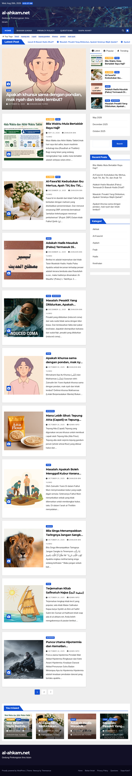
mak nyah (71, 37)
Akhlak (49, 526)
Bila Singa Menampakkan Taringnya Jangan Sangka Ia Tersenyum (64, 535)
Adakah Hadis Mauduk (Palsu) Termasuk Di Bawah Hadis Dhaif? (116, 92)
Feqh (18, 95)
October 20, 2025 (56, 478)
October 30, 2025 (56, 367)
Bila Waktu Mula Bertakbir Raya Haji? (42, 99)
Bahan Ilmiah (24, 30)
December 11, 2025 (57, 252)
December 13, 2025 (57, 190)
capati (34, 37)
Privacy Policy (46, 30)
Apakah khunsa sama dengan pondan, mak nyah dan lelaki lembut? (65, 362)
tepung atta (25, 37)
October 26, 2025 (56, 425)
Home (8, 30)
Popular (110, 51)
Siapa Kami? (85, 30)
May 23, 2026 (14, 104)
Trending (124, 51)
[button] (123, 30)
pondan (63, 37)
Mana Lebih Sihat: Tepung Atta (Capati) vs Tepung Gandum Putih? (64, 420)
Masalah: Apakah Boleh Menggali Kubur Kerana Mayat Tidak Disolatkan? (63, 473)
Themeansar (46, 771)
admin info (74, 425)
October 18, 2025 (56, 651)
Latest (97, 51)
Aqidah (96, 243)
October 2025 (99, 131)
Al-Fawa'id (10, 95)
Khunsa (55, 37)
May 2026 (97, 117)
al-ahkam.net (16, 12)
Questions (66, 30)
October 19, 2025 (56, 597)
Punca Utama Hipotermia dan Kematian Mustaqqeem (63, 646)
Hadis (108, 86)
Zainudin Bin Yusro (33, 104)
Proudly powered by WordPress (14, 771)
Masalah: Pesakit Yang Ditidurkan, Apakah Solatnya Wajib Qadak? (116, 107)
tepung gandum (44, 37)
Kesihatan (115, 100)
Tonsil (17, 37)
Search (120, 144)
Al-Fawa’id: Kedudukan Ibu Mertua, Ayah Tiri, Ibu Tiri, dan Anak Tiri (115, 79)
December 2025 (100, 124)
